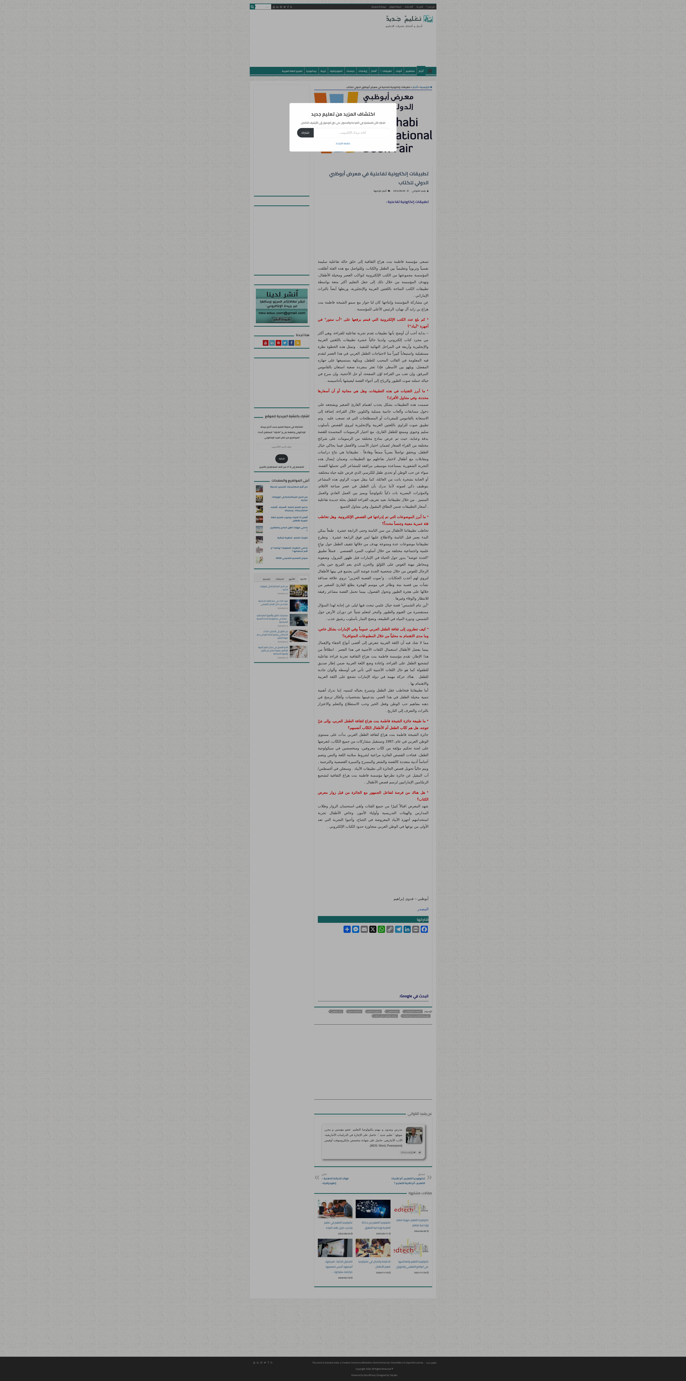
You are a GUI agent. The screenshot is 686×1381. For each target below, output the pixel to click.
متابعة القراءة (343, 143)
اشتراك (305, 132)
